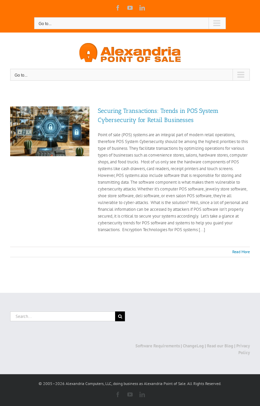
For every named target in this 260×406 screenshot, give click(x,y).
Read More (241, 251)
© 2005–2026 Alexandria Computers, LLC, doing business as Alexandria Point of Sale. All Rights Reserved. (130, 383)
